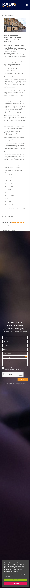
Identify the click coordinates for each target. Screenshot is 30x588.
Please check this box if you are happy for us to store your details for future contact (15, 368)
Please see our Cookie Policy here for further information (15, 575)
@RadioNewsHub (17, 222)
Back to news (9, 15)
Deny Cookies (15, 583)
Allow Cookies (15, 580)
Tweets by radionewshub (8, 230)
